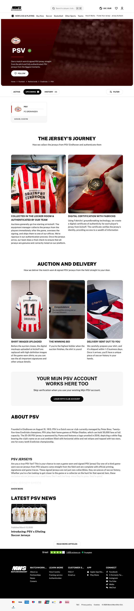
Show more (17, 489)
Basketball (58, 16)
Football (22, 82)
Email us (71, 575)
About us (34, 572)
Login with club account (67, 399)
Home (13, 82)
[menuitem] (105, 8)
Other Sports (70, 16)
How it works (54, 572)
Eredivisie (44, 82)
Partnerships (35, 575)
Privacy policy (86, 605)
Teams (80, 16)
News (32, 578)
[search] (67, 8)
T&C (77, 605)
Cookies (97, 605)
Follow (21, 73)
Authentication (55, 578)
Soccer (49, 16)
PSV (52, 82)
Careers (33, 581)
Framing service (55, 575)
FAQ (70, 572)
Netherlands (32, 82)
